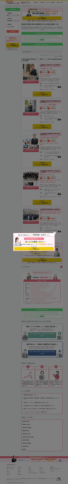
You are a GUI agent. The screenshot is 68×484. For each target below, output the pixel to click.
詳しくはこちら (34, 246)
